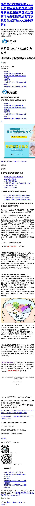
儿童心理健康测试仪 (10, 181)
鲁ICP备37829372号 (21, 493)
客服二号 (16, 502)
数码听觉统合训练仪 (10, 187)
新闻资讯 (7, 80)
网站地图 (31, 493)
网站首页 (7, 71)
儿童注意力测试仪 (10, 179)
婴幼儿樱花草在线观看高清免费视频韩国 (17, 195)
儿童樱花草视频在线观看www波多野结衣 (17, 183)
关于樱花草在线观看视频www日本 (15, 82)
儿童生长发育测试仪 (10, 185)
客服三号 (22, 502)
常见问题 (7, 487)
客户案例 (7, 78)
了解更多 (3, 438)
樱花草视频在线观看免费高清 (13, 73)
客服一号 (10, 502)
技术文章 (7, 84)
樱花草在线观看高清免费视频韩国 (15, 76)
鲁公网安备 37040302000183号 (10, 495)
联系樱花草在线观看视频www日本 (15, 86)
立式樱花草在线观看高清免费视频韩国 (16, 197)
